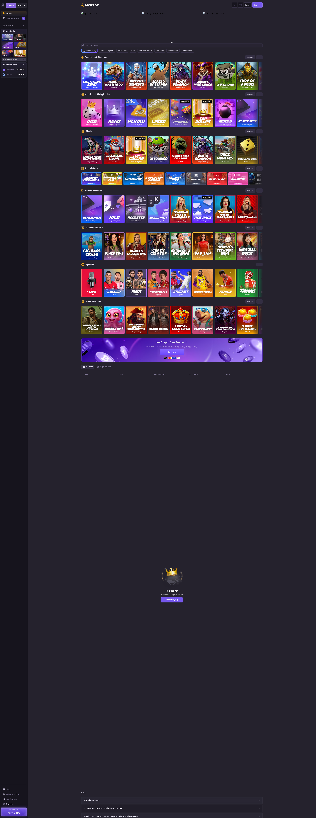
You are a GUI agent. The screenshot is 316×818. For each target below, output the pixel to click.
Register (257, 5)
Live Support (12, 799)
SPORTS (21, 5)
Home (8, 13)
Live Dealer (160, 51)
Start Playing (172, 599)
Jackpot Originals (107, 51)
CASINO (11, 5)
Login (247, 5)
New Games (122, 51)
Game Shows (173, 51)
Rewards (15, 69)
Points (15, 74)
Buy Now (172, 352)
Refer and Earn (13, 794)
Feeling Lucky (91, 51)
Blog (8, 789)
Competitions (15, 18)
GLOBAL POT (14, 810)
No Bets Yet (172, 590)
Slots (133, 51)
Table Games (187, 51)
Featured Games (145, 51)
